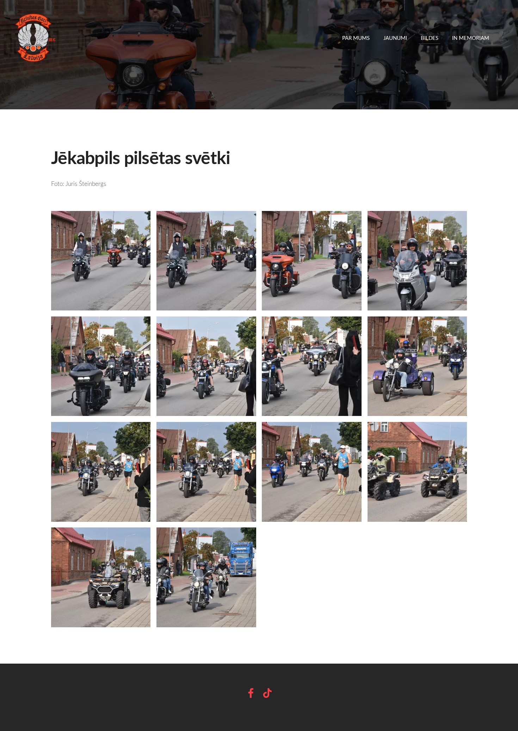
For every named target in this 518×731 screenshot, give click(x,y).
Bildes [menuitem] (429, 37)
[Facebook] (250, 693)
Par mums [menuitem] (356, 37)
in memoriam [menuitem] (470, 37)
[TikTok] (267, 693)
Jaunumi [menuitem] (395, 37)
